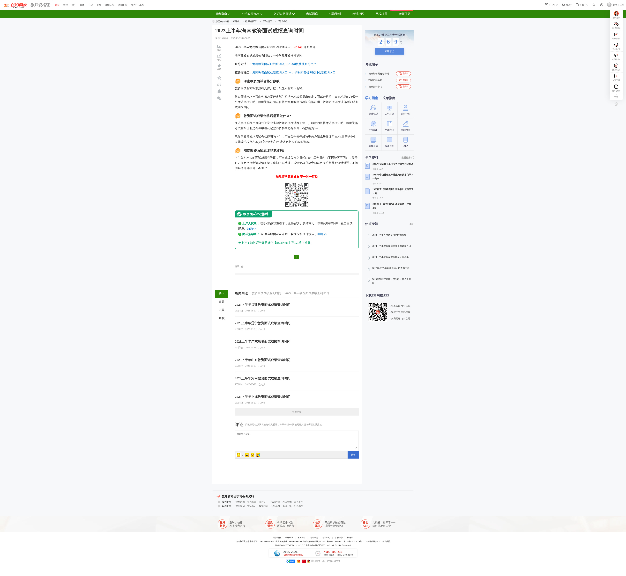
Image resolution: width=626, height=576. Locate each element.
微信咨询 (616, 28)
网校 (222, 318)
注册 (622, 5)
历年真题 (275, 506)
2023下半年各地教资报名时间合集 (387, 235)
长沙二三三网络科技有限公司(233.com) (313, 545)
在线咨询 (616, 18)
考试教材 (275, 502)
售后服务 (616, 49)
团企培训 (616, 70)
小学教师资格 (250, 13)
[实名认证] (304, 561)
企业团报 (122, 5)
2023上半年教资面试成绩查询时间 (307, 293)
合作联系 (109, 5)
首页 (57, 5)
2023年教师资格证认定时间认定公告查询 (389, 281)
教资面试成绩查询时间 (266, 293)
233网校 (235, 21)
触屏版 (350, 537)
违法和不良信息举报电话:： (255, 541)
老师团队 (404, 13)
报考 (222, 293)
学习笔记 (240, 506)
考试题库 (312, 13)
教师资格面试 (282, 13)
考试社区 (358, 13)
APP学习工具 (137, 5)
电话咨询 (616, 59)
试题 (222, 310)
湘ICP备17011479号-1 (353, 541)
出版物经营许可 (373, 541)
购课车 (568, 5)
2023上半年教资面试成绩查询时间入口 (389, 247)
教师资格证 (40, 5)
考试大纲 (287, 502)
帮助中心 (326, 537)
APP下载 (616, 80)
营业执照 (386, 541)
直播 (82, 5)
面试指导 (267, 21)
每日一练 (287, 506)
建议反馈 (616, 91)
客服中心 (584, 5)
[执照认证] (298, 561)
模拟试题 (263, 506)
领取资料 (335, 13)
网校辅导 (381, 13)
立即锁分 (390, 51)
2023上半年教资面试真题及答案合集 (388, 258)
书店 (90, 5)
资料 (99, 5)
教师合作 (302, 537)
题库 (74, 5)
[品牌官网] (290, 561)
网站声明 (314, 537)
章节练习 (251, 506)
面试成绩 (283, 21)
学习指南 (371, 98)
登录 (615, 5)
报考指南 (221, 13)
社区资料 (298, 506)
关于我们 (277, 537)
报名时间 (240, 502)
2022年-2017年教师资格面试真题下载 (389, 269)
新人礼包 (298, 502)
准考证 (262, 502)
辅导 (222, 301)
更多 (412, 224)
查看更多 (296, 412)
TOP (616, 97)
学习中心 (553, 5)
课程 (65, 5)
